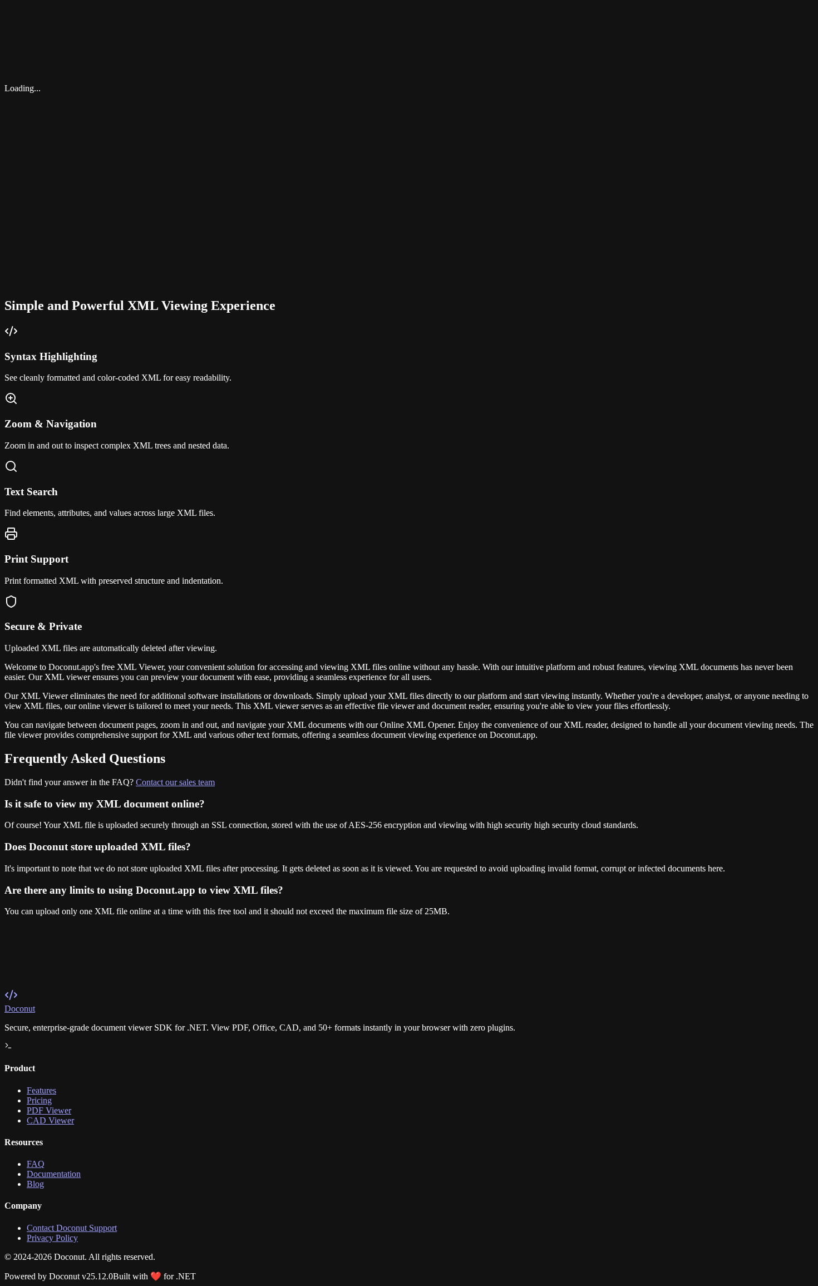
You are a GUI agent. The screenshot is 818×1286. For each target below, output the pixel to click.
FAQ (36, 1164)
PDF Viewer (49, 1110)
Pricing (39, 1100)
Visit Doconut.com (51, 999)
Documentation (54, 1174)
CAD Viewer (50, 1120)
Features (41, 1090)
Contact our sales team (175, 782)
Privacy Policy (52, 1238)
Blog (35, 1184)
